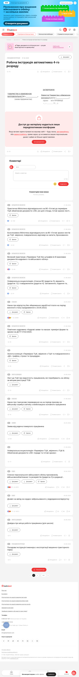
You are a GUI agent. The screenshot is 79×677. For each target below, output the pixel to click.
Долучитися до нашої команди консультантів (16, 604)
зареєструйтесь (20, 134)
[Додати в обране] (69, 461)
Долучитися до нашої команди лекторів (14, 597)
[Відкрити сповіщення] (69, 30)
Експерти (4, 594)
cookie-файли (39, 674)
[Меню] (3, 30)
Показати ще (40, 569)
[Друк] (37, 71)
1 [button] (33, 575)
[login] (74, 30)
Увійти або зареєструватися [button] (58, 46)
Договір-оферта (6, 649)
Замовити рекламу (66, 3)
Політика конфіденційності (9, 652)
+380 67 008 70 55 (7, 622)
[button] (48, 575)
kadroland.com (14, 658)
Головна (11, 674)
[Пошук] (60, 30)
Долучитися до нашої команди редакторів (15, 601)
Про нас (4, 590)
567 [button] (43, 575)
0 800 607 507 (14, 618)
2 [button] (37, 575)
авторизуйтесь (63, 132)
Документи (66, 674)
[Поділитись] (65, 71)
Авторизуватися (39, 142)
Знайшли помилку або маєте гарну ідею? (14, 611)
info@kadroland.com (8, 632)
